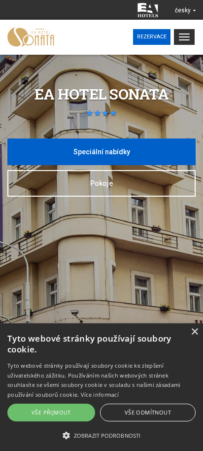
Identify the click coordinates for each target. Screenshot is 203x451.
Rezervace (152, 37)
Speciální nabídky (101, 152)
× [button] (194, 332)
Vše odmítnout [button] (148, 412)
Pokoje (101, 183)
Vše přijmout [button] (51, 412)
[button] (101, 435)
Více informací (100, 394)
